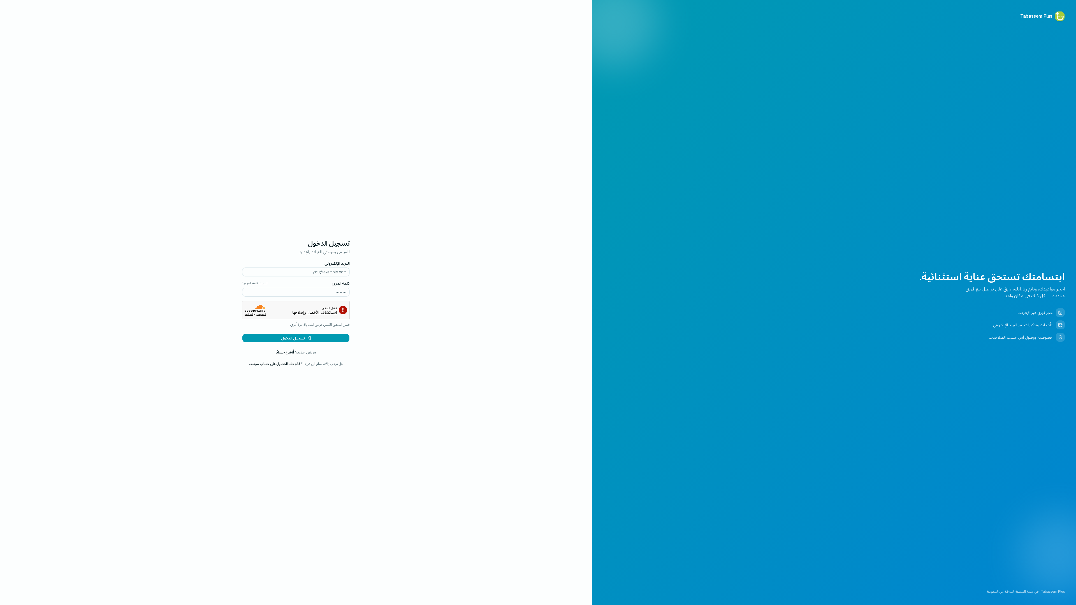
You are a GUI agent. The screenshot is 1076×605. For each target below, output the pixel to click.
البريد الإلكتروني (337, 263)
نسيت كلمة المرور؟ (255, 283)
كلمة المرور (341, 283)
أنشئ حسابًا (285, 352)
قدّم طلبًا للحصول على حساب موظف (274, 364)
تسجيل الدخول (293, 338)
